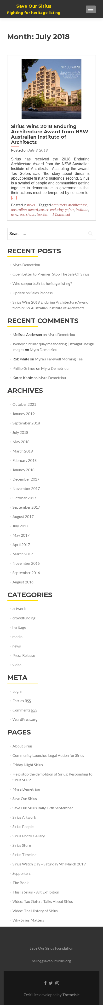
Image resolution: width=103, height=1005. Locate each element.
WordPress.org (25, 719)
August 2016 (23, 582)
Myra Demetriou (26, 264)
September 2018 (26, 423)
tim (45, 214)
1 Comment (61, 214)
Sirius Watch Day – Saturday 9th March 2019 (49, 864)
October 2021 (24, 404)
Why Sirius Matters (28, 920)
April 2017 (21, 544)
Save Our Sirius (24, 798)
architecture (77, 204)
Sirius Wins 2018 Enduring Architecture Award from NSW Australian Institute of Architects (49, 134)
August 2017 (23, 516)
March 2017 (22, 554)
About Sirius (22, 746)
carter (44, 209)
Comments (24, 710)
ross (21, 214)
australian (19, 209)
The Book (20, 882)
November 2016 (26, 563)
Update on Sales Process (32, 292)
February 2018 (24, 460)
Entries (21, 700)
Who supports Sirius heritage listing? (42, 283)
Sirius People (23, 826)
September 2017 (26, 507)
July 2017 (20, 525)
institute (82, 209)
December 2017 (25, 479)
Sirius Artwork (24, 817)
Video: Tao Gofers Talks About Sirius (42, 901)
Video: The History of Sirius (35, 910)
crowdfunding (23, 618)
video (17, 664)
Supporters (21, 873)
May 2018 (20, 441)
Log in (17, 691)
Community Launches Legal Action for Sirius (48, 755)
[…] (14, 197)
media (17, 636)
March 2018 (22, 451)
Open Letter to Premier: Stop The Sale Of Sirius (50, 274)
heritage (19, 627)
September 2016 (26, 572)
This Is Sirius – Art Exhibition (35, 892)
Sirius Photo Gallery (28, 836)
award (33, 209)
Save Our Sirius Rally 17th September (42, 807)
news (31, 204)
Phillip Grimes (23, 368)
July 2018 (20, 432)
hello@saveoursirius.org (51, 960)
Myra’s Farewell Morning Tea (59, 359)
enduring (56, 209)
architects (59, 204)
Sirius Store (21, 845)
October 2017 (24, 497)
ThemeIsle (71, 994)
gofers (69, 209)
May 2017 (20, 535)
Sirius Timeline (24, 854)
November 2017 (26, 488)
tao (39, 214)
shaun (30, 214)
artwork (19, 608)
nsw (14, 214)
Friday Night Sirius (27, 764)
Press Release (23, 655)
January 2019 (23, 413)
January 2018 (23, 469)
